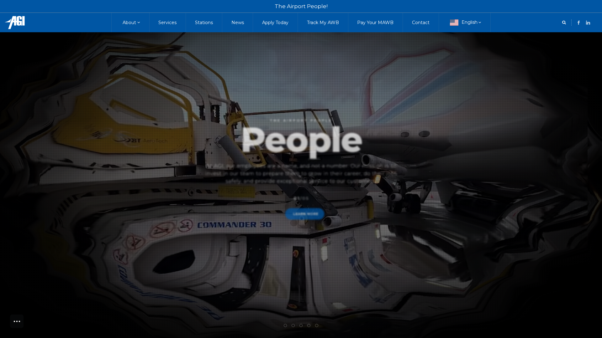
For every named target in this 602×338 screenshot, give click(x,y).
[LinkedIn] (579, 23)
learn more (306, 221)
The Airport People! (301, 6)
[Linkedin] (588, 23)
